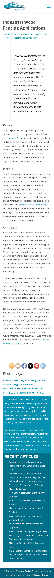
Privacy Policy (41, 574)
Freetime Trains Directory (25, 37)
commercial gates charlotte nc (33, 204)
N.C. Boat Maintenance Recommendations (29, 550)
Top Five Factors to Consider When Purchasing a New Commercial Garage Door (27, 465)
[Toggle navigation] (48, 6)
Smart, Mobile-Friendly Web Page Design (28, 531)
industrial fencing (16, 138)
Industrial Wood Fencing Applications (26, 481)
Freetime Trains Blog (13, 33)
